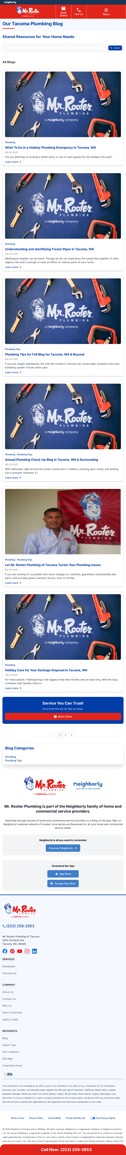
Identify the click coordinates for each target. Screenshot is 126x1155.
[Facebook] (4, 951)
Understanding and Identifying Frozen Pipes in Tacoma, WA (49, 249)
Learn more (11, 161)
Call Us (79, 14)
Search (117, 48)
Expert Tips (9, 1045)
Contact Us (9, 998)
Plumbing (10, 142)
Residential (8, 966)
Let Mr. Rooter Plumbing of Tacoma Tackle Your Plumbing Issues (53, 565)
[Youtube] (19, 951)
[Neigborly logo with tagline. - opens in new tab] (88, 785)
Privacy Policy (36, 1118)
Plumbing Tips (12, 349)
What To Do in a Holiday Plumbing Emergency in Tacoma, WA (50, 147)
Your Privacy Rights (105, 1118)
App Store (65, 873)
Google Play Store (65, 883)
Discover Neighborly (61, 848)
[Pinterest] (12, 951)
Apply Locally (10, 1019)
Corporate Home (12, 1065)
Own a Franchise (12, 1012)
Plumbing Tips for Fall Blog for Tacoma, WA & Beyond (44, 354)
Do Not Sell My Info (75, 1118)
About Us (7, 992)
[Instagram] (27, 951)
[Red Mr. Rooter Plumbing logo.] (63, 910)
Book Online (63, 14)
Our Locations (10, 1051)
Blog (5, 1038)
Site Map (7, 1058)
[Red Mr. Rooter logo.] (45, 785)
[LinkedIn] (34, 951)
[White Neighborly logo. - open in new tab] (10, 2)
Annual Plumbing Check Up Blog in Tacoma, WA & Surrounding (51, 460)
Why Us (6, 1005)
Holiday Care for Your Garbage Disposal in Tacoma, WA (46, 670)
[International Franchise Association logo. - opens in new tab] (8, 1074)
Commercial (9, 973)
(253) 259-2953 (20, 926)
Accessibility (54, 1118)
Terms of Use (17, 1118)
